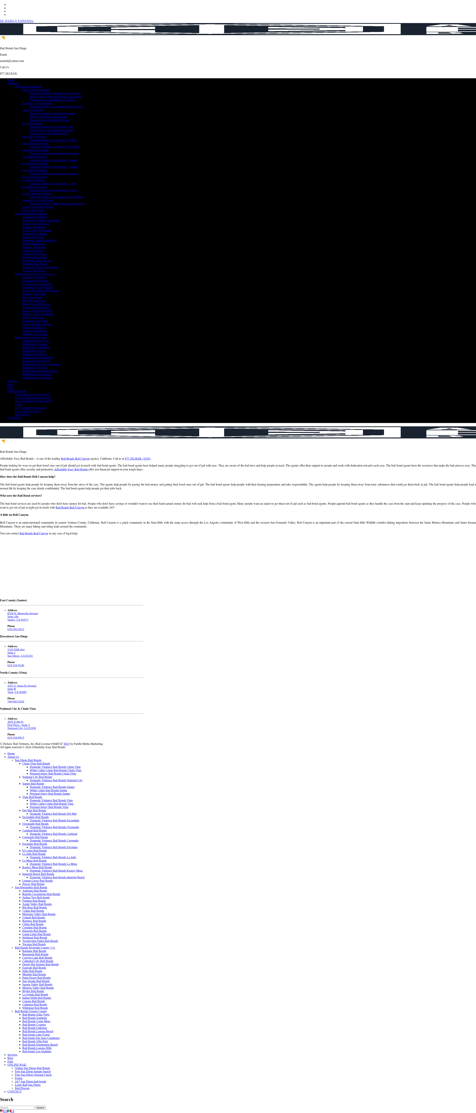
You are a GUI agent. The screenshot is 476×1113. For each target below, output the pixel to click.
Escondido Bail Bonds (35, 143)
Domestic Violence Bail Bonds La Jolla (53, 183)
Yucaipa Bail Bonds (34, 270)
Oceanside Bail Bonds (35, 150)
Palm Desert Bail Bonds (36, 304)
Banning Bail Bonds (34, 277)
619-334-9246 (15, 665)
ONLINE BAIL (17, 391)
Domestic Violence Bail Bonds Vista (51, 126)
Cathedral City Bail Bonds (37, 287)
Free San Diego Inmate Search (33, 397)
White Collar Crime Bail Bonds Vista (51, 130)
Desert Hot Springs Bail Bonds (40, 290)
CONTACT (14, 417)
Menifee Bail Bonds (34, 300)
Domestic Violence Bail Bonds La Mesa (53, 190)
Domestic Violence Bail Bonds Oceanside (54, 153)
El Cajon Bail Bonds (34, 176)
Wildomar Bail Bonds (35, 334)
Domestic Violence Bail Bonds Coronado (54, 166)
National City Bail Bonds (37, 103)
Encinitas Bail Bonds (34, 170)
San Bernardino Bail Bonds (31, 213)
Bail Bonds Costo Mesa (36, 347)
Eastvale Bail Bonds (34, 294)
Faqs (10, 387)
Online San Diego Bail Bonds (32, 394)
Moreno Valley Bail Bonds (38, 314)
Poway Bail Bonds (33, 210)
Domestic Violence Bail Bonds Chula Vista (55, 93)
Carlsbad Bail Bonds (34, 156)
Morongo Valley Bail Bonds (38, 240)
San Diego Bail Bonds (28, 86)
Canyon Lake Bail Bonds (37, 284)
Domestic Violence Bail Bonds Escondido (54, 146)
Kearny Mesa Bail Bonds (37, 193)
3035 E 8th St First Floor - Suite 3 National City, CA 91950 (21, 725)
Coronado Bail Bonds (35, 163)
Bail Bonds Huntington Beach (40, 371)
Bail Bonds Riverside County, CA (35, 274)
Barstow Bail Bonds (34, 247)
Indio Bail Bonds (32, 297)
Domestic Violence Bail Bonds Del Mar (53, 140)
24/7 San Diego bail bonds (30, 407)
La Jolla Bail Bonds (34, 180)
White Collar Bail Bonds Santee (48, 116)
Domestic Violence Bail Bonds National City (56, 106)
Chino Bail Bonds (33, 250)
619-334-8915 (15, 737)
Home (11, 79)
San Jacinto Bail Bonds (36, 307)
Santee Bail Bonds (33, 110)
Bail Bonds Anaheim (34, 344)
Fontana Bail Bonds (34, 227)
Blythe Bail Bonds (33, 317)
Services (12, 381)
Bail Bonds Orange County (31, 337)
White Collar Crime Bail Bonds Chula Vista (55, 96)
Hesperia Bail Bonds (34, 257)
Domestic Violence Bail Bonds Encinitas (54, 173)
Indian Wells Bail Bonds (36, 324)
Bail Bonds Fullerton (34, 354)
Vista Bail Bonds (32, 123)
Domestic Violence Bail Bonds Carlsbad (53, 160)
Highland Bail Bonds (34, 264)
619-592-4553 (15, 629)
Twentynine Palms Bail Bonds (40, 267)
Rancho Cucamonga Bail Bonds (41, 220)
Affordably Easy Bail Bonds (71, 469)
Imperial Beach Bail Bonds (38, 200)
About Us (13, 83)
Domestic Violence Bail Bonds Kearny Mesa (56, 197)
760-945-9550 (15, 701)
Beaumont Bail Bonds (35, 280)
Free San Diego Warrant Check (33, 401)
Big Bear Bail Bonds (34, 233)
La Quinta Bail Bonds (35, 320)
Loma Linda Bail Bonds (36, 260)
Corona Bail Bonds (33, 327)
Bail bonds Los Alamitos (36, 377)
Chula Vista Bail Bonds (36, 89)
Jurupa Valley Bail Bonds (37, 310)
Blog (10, 384)
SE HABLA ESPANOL (17, 20)
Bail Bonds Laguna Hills (37, 374)
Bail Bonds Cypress (34, 351)
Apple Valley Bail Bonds (37, 230)
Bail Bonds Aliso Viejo (35, 340)
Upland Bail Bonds (33, 243)
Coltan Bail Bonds (33, 237)
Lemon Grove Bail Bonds (37, 207)
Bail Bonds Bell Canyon (75, 458)
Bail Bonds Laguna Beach (37, 357)
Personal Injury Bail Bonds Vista (49, 133)
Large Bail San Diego (28, 411)
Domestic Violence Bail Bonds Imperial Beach (57, 203)
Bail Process (22, 414)
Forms (18, 404)
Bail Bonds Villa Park (35, 367)
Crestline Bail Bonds (34, 253)
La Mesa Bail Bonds (34, 187)
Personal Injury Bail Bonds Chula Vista (53, 100)
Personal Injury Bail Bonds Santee (50, 120)
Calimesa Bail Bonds (34, 330)
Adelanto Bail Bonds (34, 217)
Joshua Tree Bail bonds (36, 223)
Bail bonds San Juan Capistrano (41, 364)
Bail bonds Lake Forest (36, 361)
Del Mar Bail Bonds (34, 136)
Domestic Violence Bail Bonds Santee (52, 113)
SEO (67, 743)
